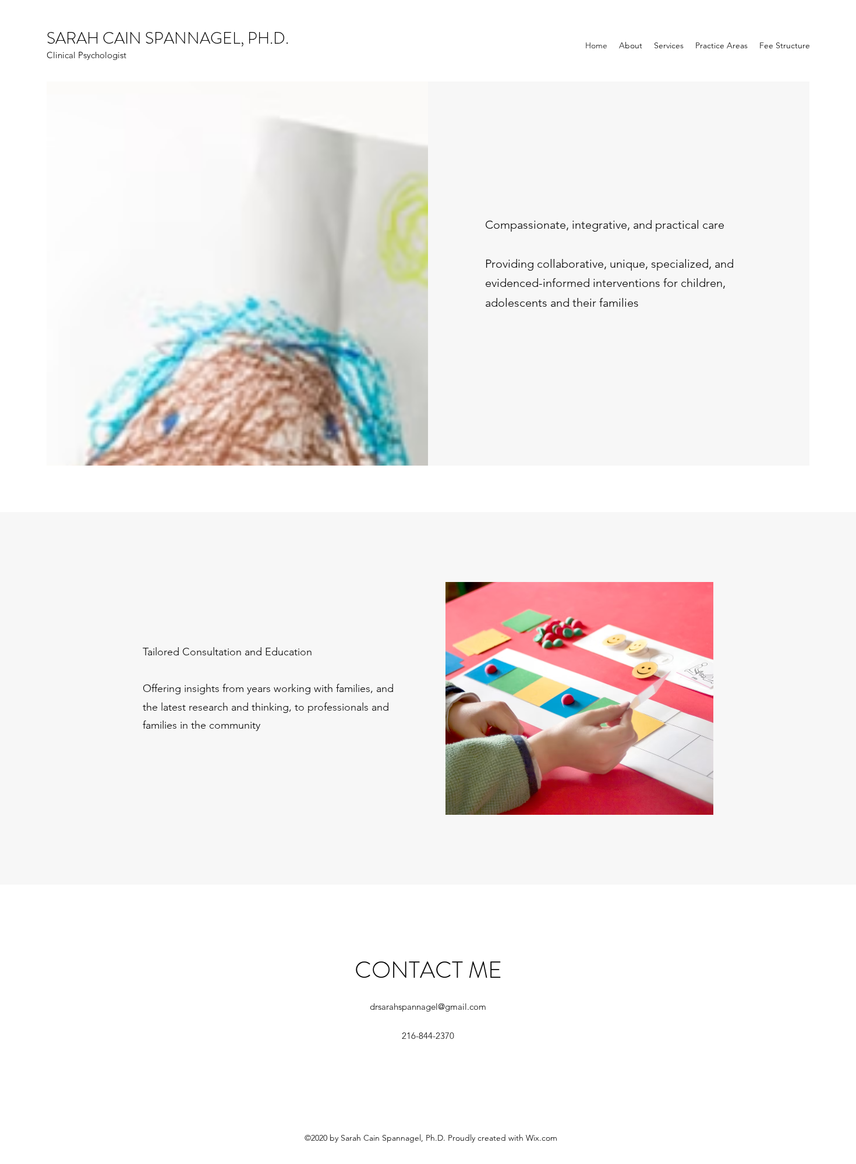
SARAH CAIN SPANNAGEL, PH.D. (168, 38)
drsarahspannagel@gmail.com (428, 1006)
